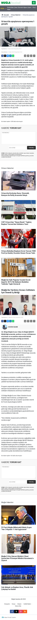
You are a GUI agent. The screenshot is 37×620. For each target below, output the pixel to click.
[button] (28, 56)
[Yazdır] (25, 56)
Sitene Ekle (18, 606)
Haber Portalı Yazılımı (10, 617)
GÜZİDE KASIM (13, 327)
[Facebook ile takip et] (12, 611)
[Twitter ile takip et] (16, 611)
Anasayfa (6, 15)
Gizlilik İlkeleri (27, 604)
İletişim (19, 604)
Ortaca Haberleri (16, 15)
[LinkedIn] (10, 56)
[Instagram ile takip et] (20, 611)
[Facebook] (2, 56)
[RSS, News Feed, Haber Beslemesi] (25, 611)
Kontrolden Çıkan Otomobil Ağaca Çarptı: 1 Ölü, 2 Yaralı (21, 8)
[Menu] (33, 2)
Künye (13, 604)
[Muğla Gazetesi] (10, 2)
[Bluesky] (8, 56)
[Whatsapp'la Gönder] (13, 56)
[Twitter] (5, 56)
